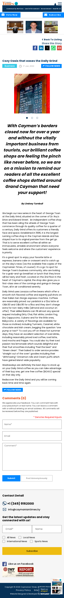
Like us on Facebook (21, 564)
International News (17, 541)
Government (46, 9)
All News (11, 537)
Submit (11, 478)
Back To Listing (53, 39)
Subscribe (32, 551)
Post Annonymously (36, 478)
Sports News (41, 541)
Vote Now (11, 15)
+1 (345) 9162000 (20, 503)
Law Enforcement (32, 9)
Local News (29, 537)
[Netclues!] (45, 593)
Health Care (58, 9)
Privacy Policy (23, 590)
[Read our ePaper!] (57, 594)
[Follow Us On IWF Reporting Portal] (32, 572)
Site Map (38, 590)
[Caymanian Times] (10, 3)
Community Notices (15, 9)
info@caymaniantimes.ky (24, 509)
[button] (15, 27)
